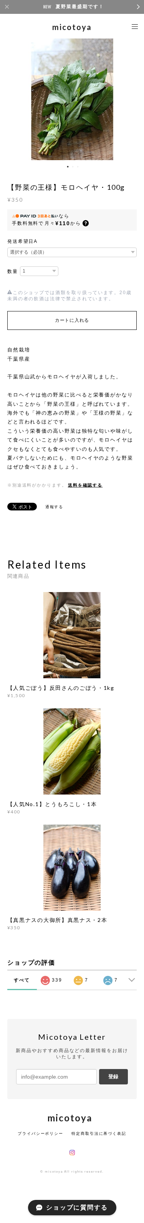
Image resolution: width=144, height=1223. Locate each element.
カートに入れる (72, 320)
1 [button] (67, 166)
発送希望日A (22, 241)
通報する (54, 507)
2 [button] (72, 166)
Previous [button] (11, 98)
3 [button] (77, 166)
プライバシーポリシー (40, 1133)
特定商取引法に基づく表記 (98, 1133)
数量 (12, 271)
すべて (22, 980)
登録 (113, 1076)
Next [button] (132, 98)
